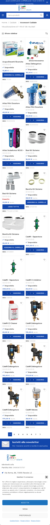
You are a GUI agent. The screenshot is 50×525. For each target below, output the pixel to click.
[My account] (47, 15)
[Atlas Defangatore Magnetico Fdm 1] (37, 50)
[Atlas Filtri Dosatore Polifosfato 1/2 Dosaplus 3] (37, 94)
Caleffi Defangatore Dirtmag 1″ (34, 324)
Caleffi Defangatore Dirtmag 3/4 (10, 367)
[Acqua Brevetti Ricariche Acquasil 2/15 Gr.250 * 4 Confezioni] (13, 49)
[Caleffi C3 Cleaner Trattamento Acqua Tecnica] (13, 311)
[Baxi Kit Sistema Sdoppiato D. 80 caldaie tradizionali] (13, 181)
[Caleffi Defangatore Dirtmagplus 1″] (37, 354)
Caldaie (14, 22)
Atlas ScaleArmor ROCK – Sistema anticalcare (13, 151)
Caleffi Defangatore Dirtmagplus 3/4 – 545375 (13, 411)
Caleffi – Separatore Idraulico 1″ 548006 (10, 281)
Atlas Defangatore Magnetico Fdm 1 (33, 65)
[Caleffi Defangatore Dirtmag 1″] (37, 311)
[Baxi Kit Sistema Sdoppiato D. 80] (37, 138)
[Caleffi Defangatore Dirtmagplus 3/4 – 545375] (13, 397)
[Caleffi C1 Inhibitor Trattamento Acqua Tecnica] (37, 267)
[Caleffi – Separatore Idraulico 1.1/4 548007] (37, 224)
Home (4, 22)
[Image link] (15, 457)
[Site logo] (25, 8)
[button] (46, 477)
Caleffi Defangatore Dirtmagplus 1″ (34, 367)
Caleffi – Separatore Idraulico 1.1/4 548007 (35, 238)
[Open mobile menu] (3, 15)
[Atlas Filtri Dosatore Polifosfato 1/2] (13, 92)
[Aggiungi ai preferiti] (21, 41)
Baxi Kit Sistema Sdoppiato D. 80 (32, 151)
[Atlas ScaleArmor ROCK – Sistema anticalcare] (13, 138)
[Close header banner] (47, 2)
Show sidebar (11, 33)
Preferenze (25, 515)
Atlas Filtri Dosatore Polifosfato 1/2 (11, 104)
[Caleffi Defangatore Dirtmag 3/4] (13, 354)
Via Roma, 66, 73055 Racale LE (18, 473)
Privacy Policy (25, 521)
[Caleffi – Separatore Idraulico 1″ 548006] (13, 267)
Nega (25, 509)
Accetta (25, 503)
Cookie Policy (14, 521)
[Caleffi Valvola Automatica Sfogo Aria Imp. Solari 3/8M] (37, 397)
